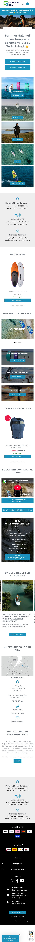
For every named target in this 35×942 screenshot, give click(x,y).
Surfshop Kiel (17, 689)
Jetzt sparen (17, 363)
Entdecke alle (17, 637)
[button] (12, 308)
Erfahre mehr (17, 397)
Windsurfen (17, 186)
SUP (17, 164)
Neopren (17, 142)
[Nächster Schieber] (30, 29)
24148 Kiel (17, 693)
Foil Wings (17, 57)
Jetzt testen (17, 379)
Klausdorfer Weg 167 (17, 691)
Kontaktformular (17, 724)
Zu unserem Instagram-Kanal (17, 513)
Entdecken (17, 303)
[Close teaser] (20, 934)
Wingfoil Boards (17, 64)
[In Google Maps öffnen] (17, 668)
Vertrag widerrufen (17, 915)
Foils (17, 70)
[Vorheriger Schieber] (5, 29)
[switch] (31, 939)
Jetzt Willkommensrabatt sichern (17, 559)
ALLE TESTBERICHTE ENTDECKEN (17, 503)
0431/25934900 (21, 209)
